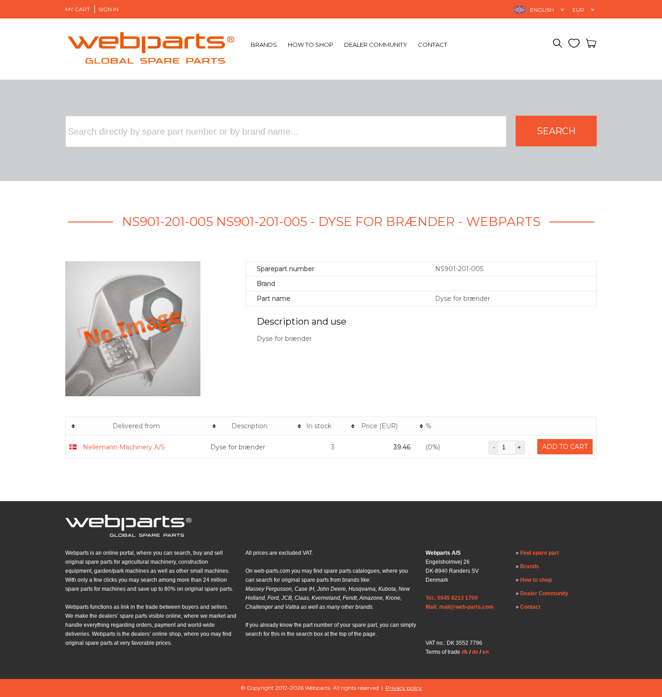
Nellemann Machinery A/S (124, 447)
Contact (432, 44)
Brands (264, 44)
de (475, 652)
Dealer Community (375, 44)
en (485, 652)
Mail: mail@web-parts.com (460, 607)
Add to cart (565, 447)
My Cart (77, 9)
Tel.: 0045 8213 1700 (452, 598)
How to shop (310, 44)
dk (465, 652)
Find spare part (539, 553)
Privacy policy (403, 687)
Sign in (108, 9)
